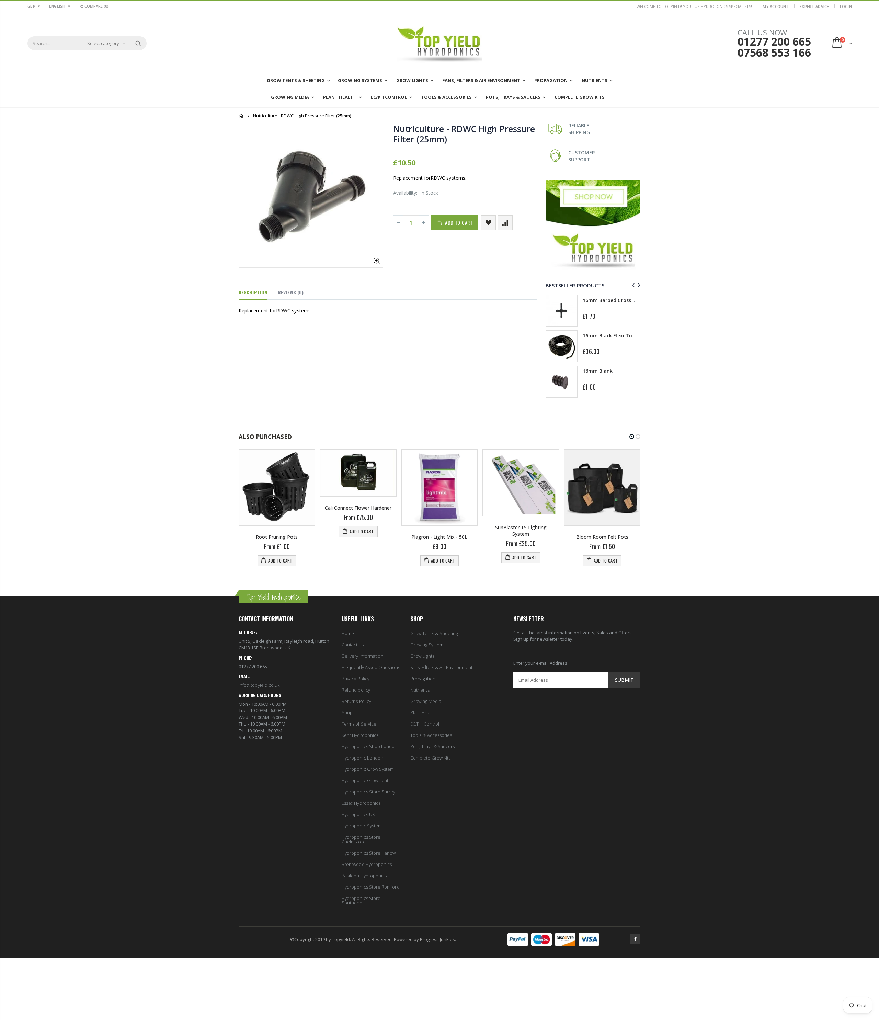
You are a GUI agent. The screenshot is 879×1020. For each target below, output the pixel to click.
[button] (632, 436)
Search (138, 43)
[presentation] (632, 285)
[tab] (253, 293)
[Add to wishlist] (488, 222)
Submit (624, 679)
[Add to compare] (505, 222)
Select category (103, 43)
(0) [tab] (291, 292)
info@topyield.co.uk (259, 685)
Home (241, 116)
